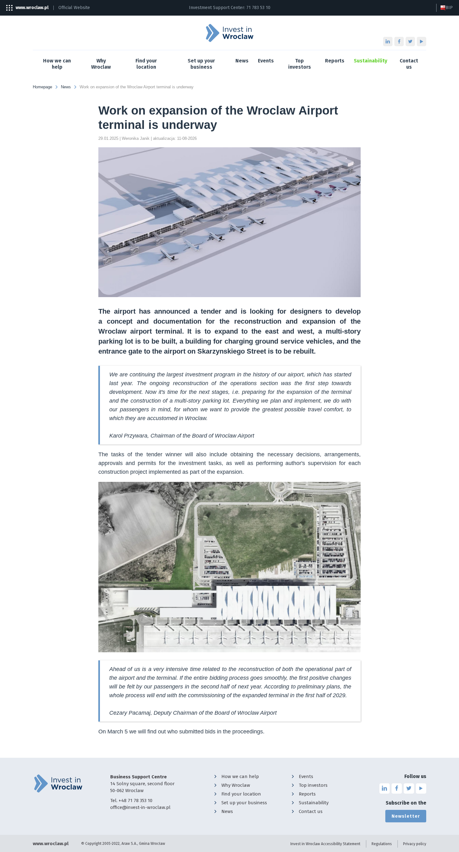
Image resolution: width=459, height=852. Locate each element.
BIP (449, 7)
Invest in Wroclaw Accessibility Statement (325, 844)
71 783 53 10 (258, 7)
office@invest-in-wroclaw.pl (140, 807)
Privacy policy (414, 844)
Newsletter (406, 816)
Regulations (382, 844)
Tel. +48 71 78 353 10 (131, 800)
